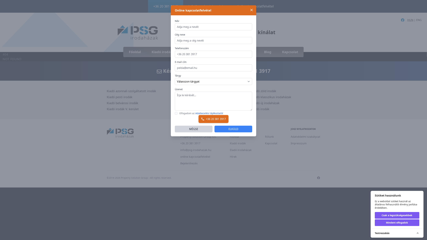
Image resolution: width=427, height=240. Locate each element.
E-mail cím (180, 62)
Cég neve (180, 34)
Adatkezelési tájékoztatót (209, 113)
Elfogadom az (201, 113)
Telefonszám (182, 48)
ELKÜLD (233, 129)
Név (177, 20)
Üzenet (179, 89)
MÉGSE (193, 129)
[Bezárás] (251, 10)
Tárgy (178, 75)
